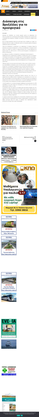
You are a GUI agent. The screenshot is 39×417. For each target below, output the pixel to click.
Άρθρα (7, 11)
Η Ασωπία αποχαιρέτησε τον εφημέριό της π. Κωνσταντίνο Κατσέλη (9, 128)
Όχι (21, 415)
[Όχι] (37, 414)
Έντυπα (12, 2)
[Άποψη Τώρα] (3, 11)
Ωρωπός (16, 2)
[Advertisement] (19, 264)
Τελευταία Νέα (25, 2)
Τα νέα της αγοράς (17, 14)
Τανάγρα (20, 2)
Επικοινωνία (27, 14)
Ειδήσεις (8, 14)
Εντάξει (18, 415)
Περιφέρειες (27, 11)
